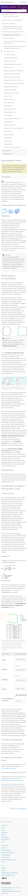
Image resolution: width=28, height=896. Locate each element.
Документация (5, 839)
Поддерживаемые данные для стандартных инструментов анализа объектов (15, 47)
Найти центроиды (8, 67)
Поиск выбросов (8, 105)
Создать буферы (8, 115)
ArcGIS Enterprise (5, 850)
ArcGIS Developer (6, 855)
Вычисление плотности (9, 99)
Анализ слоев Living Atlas (8, 23)
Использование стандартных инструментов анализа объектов (14, 42)
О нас (2, 866)
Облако (3, 835)
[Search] (20, 2)
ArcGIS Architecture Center (8, 859)
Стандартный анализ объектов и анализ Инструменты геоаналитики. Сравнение (12, 27)
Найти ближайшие (8, 121)
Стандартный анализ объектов (10, 16)
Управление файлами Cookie (8, 891)
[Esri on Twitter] (2, 883)
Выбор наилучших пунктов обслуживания (14, 83)
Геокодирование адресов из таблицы (13, 80)
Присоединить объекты (10, 54)
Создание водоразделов (10, 89)
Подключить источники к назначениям (13, 128)
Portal (2, 827)
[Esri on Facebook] (5, 883)
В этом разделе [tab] (6, 177)
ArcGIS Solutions (5, 857)
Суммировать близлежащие (11, 57)
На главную (4, 825)
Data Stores (4, 832)
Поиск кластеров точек (9, 109)
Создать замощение (9, 134)
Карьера (3, 868)
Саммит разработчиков (7, 875)
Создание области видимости (11, 86)
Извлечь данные (8, 131)
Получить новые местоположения (12, 73)
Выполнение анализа (9, 38)
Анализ (12, 14)
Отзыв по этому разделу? (19, 808)
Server (3, 830)
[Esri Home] (4, 878)
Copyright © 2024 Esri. (6, 887)
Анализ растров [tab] (7, 153)
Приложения (4, 837)
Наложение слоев (8, 144)
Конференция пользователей (9, 872)
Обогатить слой (8, 96)
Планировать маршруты (10, 125)
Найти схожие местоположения (12, 77)
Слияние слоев (7, 141)
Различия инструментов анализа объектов (12, 31)
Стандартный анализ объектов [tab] (11, 35)
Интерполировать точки (10, 112)
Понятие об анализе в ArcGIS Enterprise (12, 20)
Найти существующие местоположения (14, 70)
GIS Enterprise (8, 2)
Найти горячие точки (9, 102)
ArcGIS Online (5, 845)
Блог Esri (3, 870)
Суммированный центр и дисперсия (13, 64)
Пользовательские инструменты (12, 147)
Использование (5, 14)
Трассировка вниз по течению (11, 93)
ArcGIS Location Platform (7, 852)
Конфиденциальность (6, 889)
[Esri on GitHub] (7, 883)
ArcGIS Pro (4, 848)
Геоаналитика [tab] (7, 150)
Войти (25, 2)
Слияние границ (8, 137)
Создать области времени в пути (12, 118)
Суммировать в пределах (10, 61)
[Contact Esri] (10, 883)
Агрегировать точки (9, 51)
